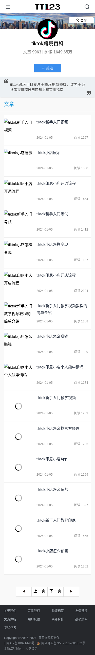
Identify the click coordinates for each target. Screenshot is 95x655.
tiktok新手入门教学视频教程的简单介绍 (61, 309)
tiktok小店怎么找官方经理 (58, 428)
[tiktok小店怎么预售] (18, 559)
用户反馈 (34, 619)
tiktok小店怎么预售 (52, 551)
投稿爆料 (81, 619)
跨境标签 (58, 611)
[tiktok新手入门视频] (18, 130)
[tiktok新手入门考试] (18, 222)
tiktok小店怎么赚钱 (52, 336)
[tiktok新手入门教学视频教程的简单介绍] (18, 314)
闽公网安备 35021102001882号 (63, 643)
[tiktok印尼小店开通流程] (18, 192)
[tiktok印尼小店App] (18, 467)
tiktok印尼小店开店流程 (56, 275)
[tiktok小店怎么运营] (18, 498)
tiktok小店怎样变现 (52, 244)
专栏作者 (10, 628)
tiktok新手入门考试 (52, 214)
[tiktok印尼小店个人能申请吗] (18, 375)
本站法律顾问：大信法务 (20, 648)
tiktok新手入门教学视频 (56, 397)
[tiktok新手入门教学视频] (18, 406)
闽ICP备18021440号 (20, 643)
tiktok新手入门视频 (52, 122)
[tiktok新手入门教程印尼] (18, 528)
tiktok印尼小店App (51, 459)
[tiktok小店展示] (18, 161)
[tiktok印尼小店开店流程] (18, 283)
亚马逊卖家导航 (49, 638)
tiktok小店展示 (48, 152)
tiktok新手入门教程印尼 (56, 520)
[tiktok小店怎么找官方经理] (18, 437)
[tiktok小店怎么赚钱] (18, 345)
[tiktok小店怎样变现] (18, 253)
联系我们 (34, 611)
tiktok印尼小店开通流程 (56, 183)
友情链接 (81, 611)
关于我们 (10, 611)
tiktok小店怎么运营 (52, 489)
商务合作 (58, 619)
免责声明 (10, 619)
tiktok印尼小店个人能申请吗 (59, 367)
